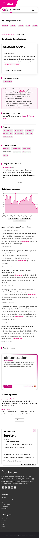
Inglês (4, 118)
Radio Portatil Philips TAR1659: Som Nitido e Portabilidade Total (16, 271)
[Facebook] (2, 488)
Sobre (2, 502)
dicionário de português (9, 478)
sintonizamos (19, 133)
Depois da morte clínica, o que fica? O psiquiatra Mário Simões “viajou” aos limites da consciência (19, 308)
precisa (35, 25)
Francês (31, 116)
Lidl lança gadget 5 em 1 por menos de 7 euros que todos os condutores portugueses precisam (18, 291)
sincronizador (7, 133)
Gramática (4, 508)
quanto (21, 25)
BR (6, 9)
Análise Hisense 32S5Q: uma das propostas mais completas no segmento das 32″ (17, 327)
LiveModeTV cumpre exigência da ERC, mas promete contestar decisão (18, 252)
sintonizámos (7, 137)
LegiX (2, 524)
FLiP (2, 522)
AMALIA (22, 91)
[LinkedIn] (12, 488)
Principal (3, 497)
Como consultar (5, 504)
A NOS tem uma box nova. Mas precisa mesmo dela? (18, 233)
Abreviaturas (4, 506)
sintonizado (29, 130)
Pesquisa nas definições (7, 500)
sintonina (6, 149)
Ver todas (19, 420)
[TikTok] (9, 488)
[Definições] (33, 10)
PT (3, 9)
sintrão (5, 155)
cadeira (13, 25)
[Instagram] (5, 488)
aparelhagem (7, 81)
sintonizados (19, 130)
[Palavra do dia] (34, 430)
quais (28, 25)
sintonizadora (7, 130)
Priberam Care (5, 529)
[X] (15, 488)
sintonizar (29, 133)
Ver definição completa (28, 464)
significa (5, 25)
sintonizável (26, 152)
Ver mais (19, 182)
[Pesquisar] (10, 10)
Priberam (3, 520)
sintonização (16, 149)
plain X (3, 526)
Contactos (4, 518)
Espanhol (25, 116)
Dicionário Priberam (7, 34)
